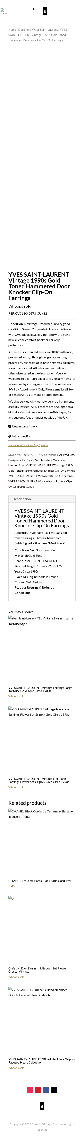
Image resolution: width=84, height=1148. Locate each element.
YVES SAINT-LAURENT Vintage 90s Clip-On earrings (41, 476)
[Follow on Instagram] (30, 1090)
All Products (66, 454)
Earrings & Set (30, 460)
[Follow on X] (54, 1090)
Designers (24, 29)
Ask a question (21, 436)
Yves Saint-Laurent (45, 29)
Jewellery (46, 460)
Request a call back (25, 426)
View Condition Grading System (28, 445)
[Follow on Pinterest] (38, 1090)
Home (12, 29)
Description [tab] (22, 499)
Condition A (17, 324)
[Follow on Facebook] (46, 1090)
